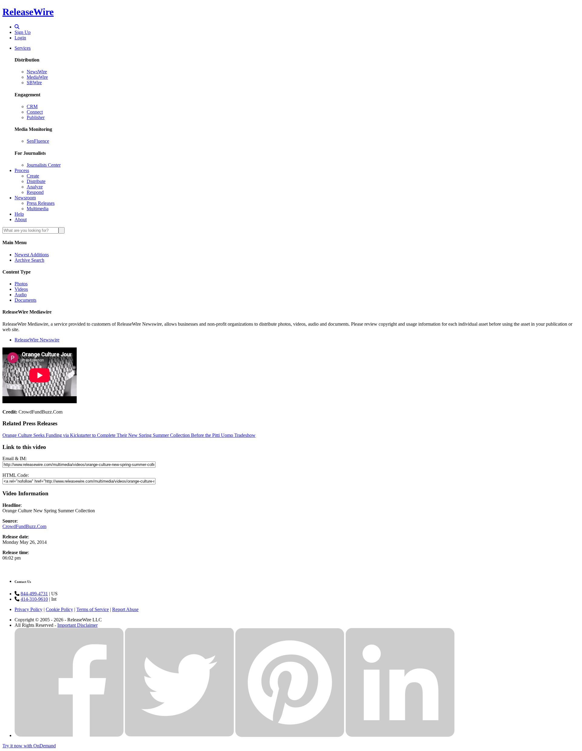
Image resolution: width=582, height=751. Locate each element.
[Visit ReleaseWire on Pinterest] (289, 735)
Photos (21, 283)
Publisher (36, 117)
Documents (25, 300)
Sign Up (23, 32)
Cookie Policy (59, 609)
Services (23, 48)
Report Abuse (125, 609)
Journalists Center (44, 165)
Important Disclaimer (77, 625)
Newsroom (25, 197)
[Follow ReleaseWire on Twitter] (179, 735)
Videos (21, 289)
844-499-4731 (34, 593)
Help (19, 214)
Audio (21, 294)
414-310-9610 (34, 599)
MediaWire (37, 77)
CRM (32, 106)
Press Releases (41, 203)
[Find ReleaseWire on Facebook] (69, 735)
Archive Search (29, 260)
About (21, 219)
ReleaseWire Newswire (37, 339)
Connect (35, 112)
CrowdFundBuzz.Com (24, 526)
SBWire (34, 82)
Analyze (35, 186)
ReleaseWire (28, 11)
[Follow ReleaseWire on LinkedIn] (400, 735)
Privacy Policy (28, 609)
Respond (35, 192)
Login (20, 37)
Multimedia (37, 208)
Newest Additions (32, 254)
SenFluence (38, 141)
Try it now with (29, 745)
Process (22, 170)
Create (33, 175)
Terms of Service (92, 609)
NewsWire (37, 71)
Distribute (36, 181)
